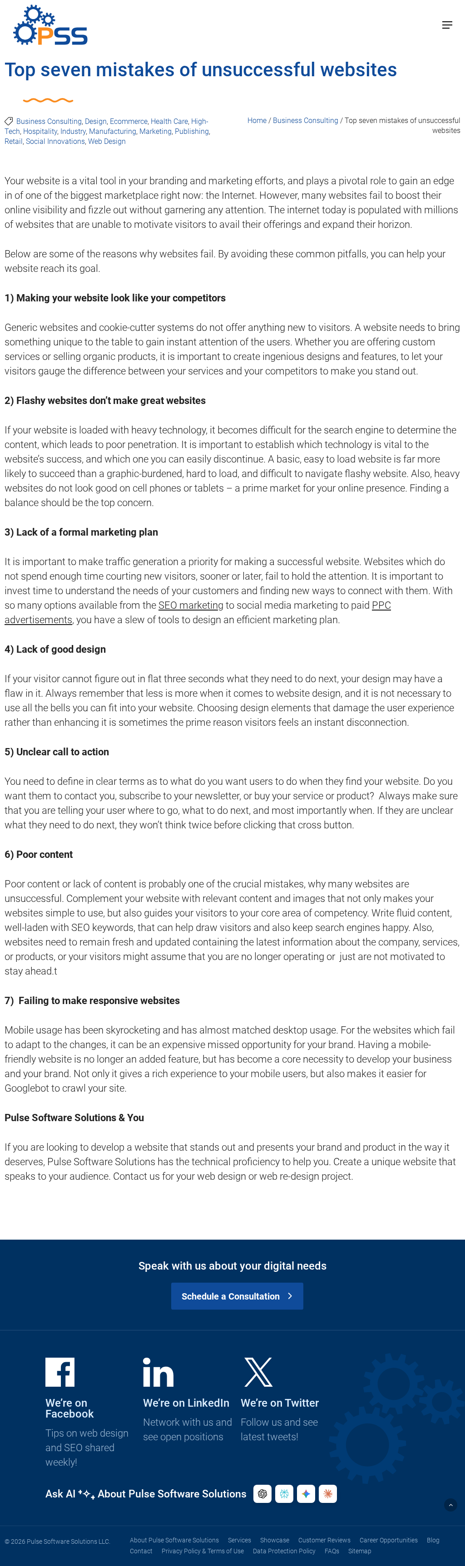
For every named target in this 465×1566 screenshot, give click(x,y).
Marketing (155, 131)
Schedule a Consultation (231, 1296)
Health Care (169, 121)
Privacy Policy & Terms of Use (203, 1551)
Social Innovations (55, 141)
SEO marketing (190, 605)
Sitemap (359, 1551)
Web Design (107, 141)
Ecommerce (129, 121)
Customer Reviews (324, 1540)
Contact (141, 1551)
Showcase (274, 1540)
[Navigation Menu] (447, 25)
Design (96, 121)
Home (257, 120)
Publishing (192, 131)
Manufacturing (112, 131)
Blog (433, 1540)
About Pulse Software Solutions (174, 1540)
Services (239, 1540)
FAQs (332, 1551)
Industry (73, 131)
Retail (14, 141)
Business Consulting (49, 121)
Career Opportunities (389, 1540)
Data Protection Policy (284, 1551)
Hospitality (40, 131)
